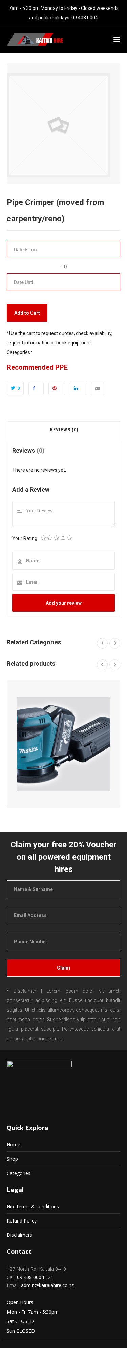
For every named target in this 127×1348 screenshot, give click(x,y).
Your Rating (24, 538)
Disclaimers (19, 1235)
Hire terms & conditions (33, 1206)
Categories (18, 1173)
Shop (12, 1159)
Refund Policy (22, 1220)
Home (13, 1144)
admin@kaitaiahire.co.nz (47, 1285)
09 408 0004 (84, 17)
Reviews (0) (64, 429)
